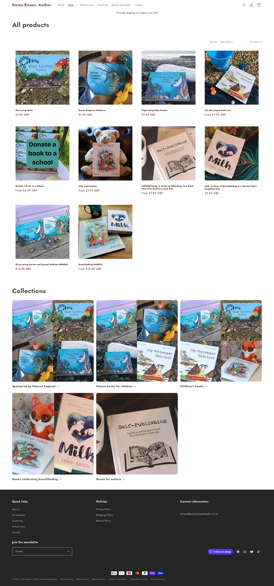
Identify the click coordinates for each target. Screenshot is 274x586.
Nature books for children (114, 386)
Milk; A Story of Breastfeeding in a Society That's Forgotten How (231, 187)
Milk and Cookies (87, 186)
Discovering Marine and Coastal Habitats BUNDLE (42, 264)
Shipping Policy (104, 515)
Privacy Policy (103, 509)
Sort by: (213, 42)
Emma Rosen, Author (29, 579)
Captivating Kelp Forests (154, 110)
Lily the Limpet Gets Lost (218, 110)
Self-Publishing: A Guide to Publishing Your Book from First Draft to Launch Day (168, 187)
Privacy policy (66, 579)
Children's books (192, 386)
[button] (72, 4)
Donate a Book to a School (30, 186)
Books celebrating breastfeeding (35, 479)
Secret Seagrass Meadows (92, 110)
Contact (16, 532)
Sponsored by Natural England (33, 386)
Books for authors (108, 479)
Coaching (17, 520)
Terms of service (158, 579)
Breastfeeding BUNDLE (90, 264)
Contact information (118, 579)
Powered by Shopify (48, 579)
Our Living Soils (24, 110)
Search (16, 509)
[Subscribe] (68, 551)
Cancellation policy (138, 579)
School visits (19, 526)
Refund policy (82, 579)
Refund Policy (103, 520)
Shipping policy (99, 579)
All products (18, 515)
